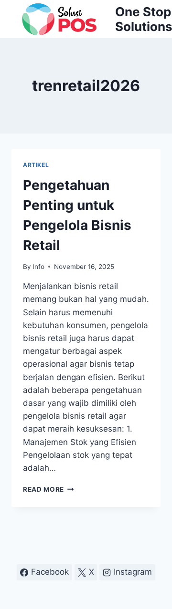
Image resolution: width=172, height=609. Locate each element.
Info (38, 266)
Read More (48, 489)
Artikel (36, 164)
